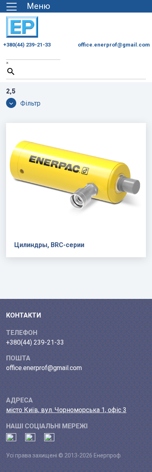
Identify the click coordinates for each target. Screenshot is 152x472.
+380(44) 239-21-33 (27, 45)
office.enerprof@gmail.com (114, 45)
